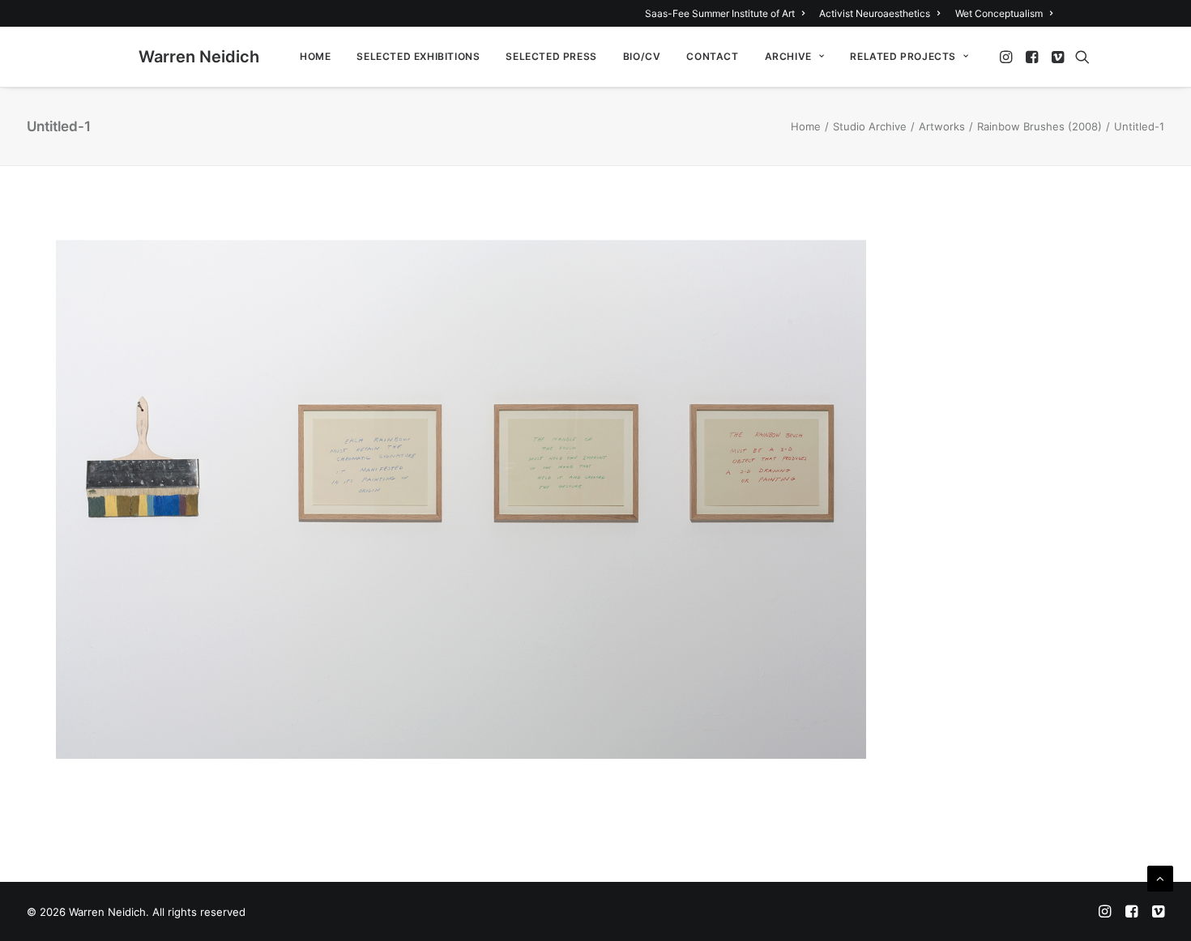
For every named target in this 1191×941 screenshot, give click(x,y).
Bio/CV (642, 56)
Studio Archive (870, 126)
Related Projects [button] (903, 56)
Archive (788, 56)
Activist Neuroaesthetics (874, 13)
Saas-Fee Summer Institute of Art (720, 13)
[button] (1007, 57)
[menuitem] (727, 13)
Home (315, 56)
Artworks (942, 126)
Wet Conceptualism (999, 13)
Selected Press (551, 56)
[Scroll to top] (1160, 877)
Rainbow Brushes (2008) (1039, 126)
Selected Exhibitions (418, 56)
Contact (712, 56)
